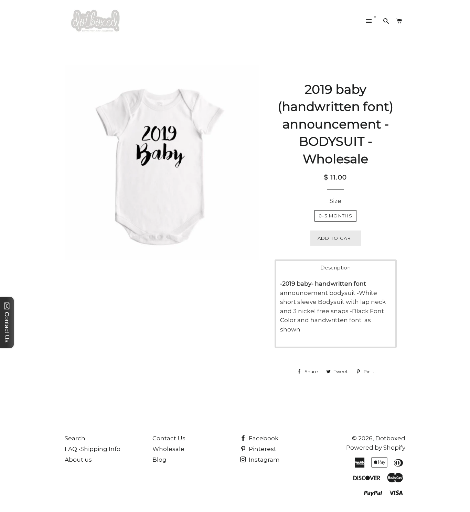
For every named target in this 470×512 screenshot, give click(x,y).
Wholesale (168, 449)
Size (335, 200)
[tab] (336, 267)
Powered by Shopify (375, 447)
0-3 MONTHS (335, 215)
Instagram (263, 459)
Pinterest (261, 449)
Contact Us (168, 438)
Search (75, 438)
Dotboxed (390, 438)
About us (78, 459)
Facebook (262, 438)
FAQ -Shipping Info (92, 449)
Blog (159, 459)
